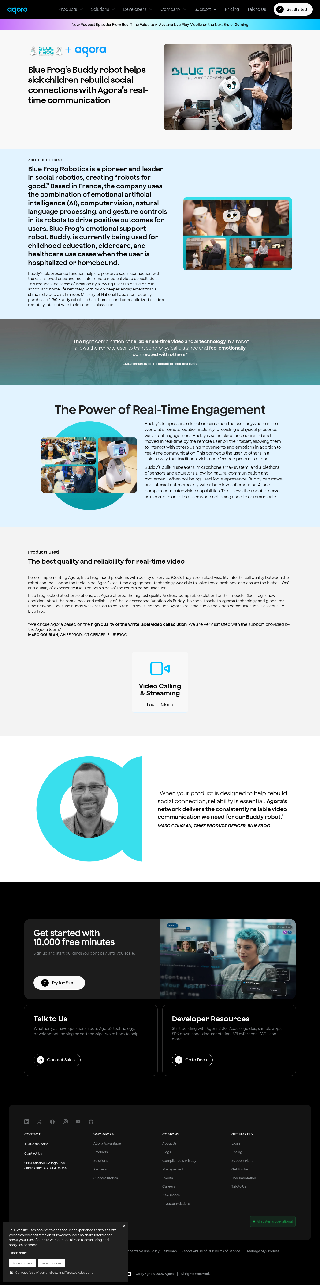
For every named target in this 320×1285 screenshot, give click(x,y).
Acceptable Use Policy (143, 1251)
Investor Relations (176, 1204)
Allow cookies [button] (22, 1263)
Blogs (166, 1152)
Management (172, 1169)
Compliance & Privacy (179, 1161)
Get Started (240, 1169)
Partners (100, 1169)
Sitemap (170, 1251)
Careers (168, 1186)
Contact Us (33, 1153)
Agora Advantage (107, 1143)
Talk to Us (238, 1186)
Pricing (236, 1152)
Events (167, 1178)
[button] (51, 1272)
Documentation (243, 1178)
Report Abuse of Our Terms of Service (211, 1251)
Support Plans (242, 1161)
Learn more (18, 1253)
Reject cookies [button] (51, 1263)
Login (235, 1143)
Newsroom (171, 1195)
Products (100, 1152)
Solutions (100, 1161)
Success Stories (105, 1178)
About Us (169, 1143)
